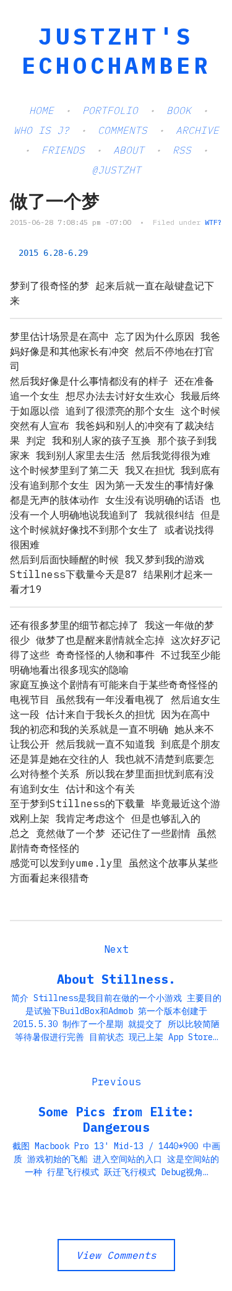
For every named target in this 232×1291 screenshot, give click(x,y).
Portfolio (110, 110)
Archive (197, 130)
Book (178, 110)
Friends (63, 150)
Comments (122, 130)
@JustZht (116, 170)
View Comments (116, 1255)
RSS (182, 150)
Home (41, 110)
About (128, 150)
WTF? (213, 222)
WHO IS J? (41, 130)
